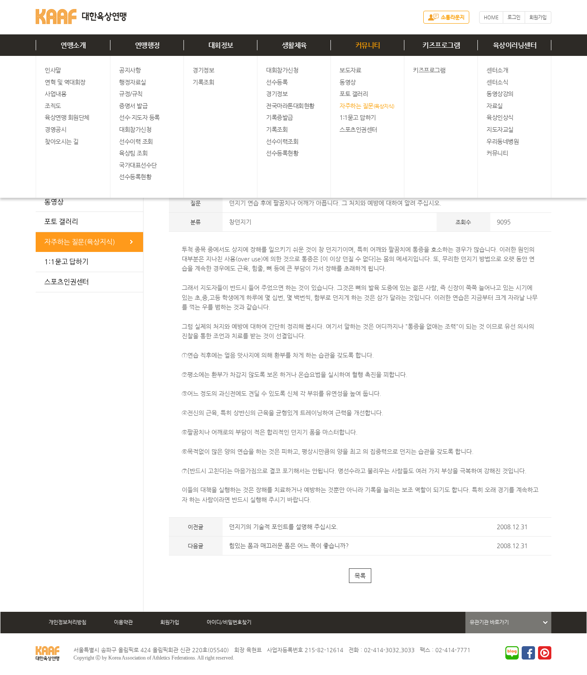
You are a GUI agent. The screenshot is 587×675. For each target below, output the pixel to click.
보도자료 (350, 70)
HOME (491, 17)
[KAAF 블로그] (512, 653)
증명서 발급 (133, 105)
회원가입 (538, 17)
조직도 (53, 105)
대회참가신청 (135, 129)
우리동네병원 (502, 141)
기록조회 (203, 82)
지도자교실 (500, 129)
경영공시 (55, 129)
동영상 (347, 82)
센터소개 (497, 70)
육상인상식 (500, 117)
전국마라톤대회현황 (290, 105)
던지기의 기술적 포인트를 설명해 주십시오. (283, 526)
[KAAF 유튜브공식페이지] (544, 653)
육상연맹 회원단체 (67, 117)
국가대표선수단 (138, 165)
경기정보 (203, 70)
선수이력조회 (282, 141)
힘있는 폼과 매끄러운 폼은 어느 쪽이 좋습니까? (289, 545)
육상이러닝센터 (515, 45)
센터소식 (497, 82)
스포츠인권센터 (358, 129)
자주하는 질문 (366, 105)
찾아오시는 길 (62, 141)
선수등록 (276, 82)
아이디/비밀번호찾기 (229, 622)
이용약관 (123, 622)
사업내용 (55, 93)
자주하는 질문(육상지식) (79, 242)
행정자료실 (132, 82)
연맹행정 (147, 45)
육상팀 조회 (133, 153)
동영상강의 (500, 93)
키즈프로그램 (441, 45)
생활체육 (294, 45)
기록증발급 (279, 117)
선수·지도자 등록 (139, 117)
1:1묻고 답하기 (357, 117)
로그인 (514, 17)
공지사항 (130, 70)
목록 (360, 575)
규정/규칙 (131, 93)
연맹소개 (73, 45)
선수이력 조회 (136, 141)
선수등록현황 (135, 176)
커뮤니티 (367, 45)
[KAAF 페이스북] (528, 653)
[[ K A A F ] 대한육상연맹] (81, 15)
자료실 (494, 105)
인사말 (53, 70)
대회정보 (220, 45)
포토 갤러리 (353, 93)
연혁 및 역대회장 (65, 82)
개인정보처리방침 (67, 622)
